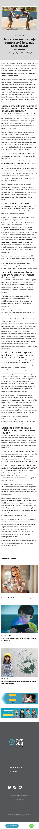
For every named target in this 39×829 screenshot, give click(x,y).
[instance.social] (9, 787)
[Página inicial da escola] (16, 742)
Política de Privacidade (19, 804)
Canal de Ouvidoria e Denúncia (19, 795)
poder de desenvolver (26, 522)
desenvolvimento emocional (11, 370)
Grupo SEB (13, 771)
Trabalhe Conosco (16, 767)
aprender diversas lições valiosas (12, 84)
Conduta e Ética (19, 799)
